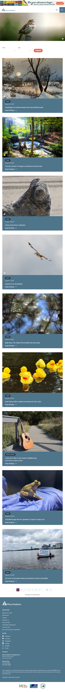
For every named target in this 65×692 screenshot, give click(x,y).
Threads (7, 646)
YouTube (7, 638)
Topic (3, 47)
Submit (38, 50)
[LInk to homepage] (8, 9)
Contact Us (5, 620)
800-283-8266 (6, 665)
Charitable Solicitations (9, 625)
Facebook (7, 636)
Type (19, 47)
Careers (4, 617)
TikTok (6, 648)
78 (47, 590)
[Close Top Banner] (63, 2)
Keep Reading (9, 110)
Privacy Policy (6, 622)
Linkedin (7, 643)
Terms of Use (6, 627)
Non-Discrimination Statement (11, 629)
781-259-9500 (6, 663)
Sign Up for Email (7, 613)
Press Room (5, 615)
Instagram (8, 641)
